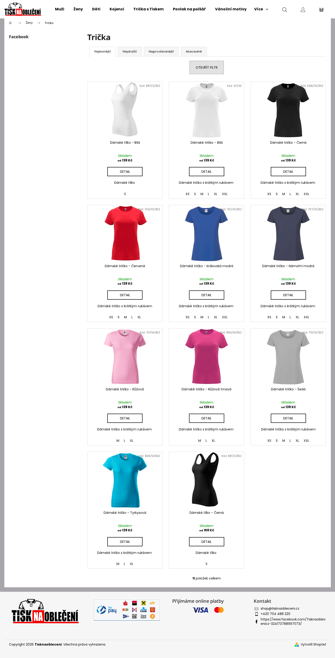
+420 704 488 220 (275, 613)
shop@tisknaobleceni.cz (280, 608)
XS (187, 194)
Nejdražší (130, 51)
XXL (224, 194)
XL (215, 194)
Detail (125, 171)
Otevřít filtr (207, 67)
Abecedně (194, 51)
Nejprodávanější (161, 51)
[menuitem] (59, 9)
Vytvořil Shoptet (313, 644)
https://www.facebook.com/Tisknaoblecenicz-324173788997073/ (293, 621)
